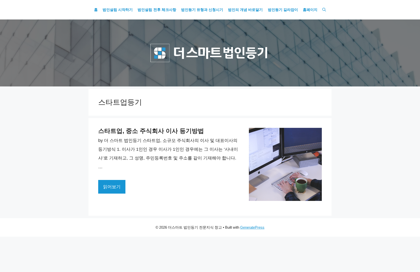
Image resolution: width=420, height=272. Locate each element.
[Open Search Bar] (324, 9)
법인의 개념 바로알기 (245, 10)
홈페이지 (310, 10)
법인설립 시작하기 (118, 10)
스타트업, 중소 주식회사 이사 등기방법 (151, 130)
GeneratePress (252, 227)
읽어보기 (112, 186)
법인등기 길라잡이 (283, 10)
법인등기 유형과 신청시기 (202, 10)
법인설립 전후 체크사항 (157, 10)
